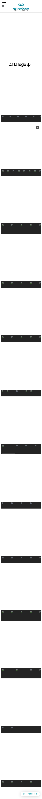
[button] (3, 6)
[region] (21, 96)
